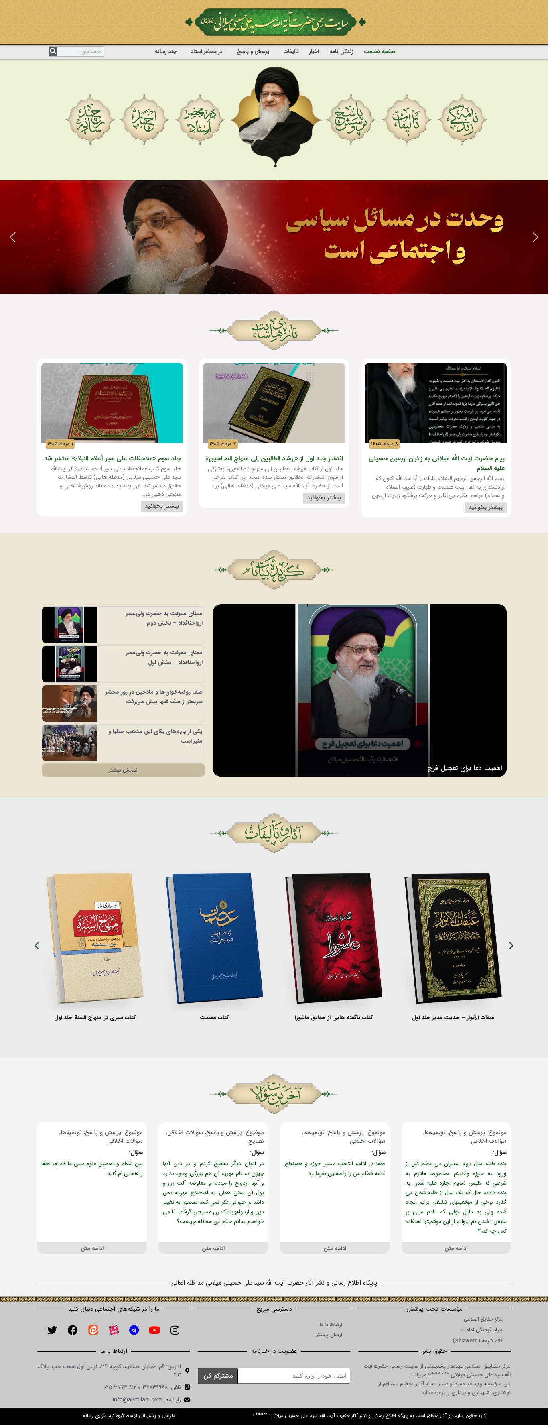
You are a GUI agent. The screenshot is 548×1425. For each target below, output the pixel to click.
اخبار (314, 51)
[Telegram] (134, 1330)
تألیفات (291, 51)
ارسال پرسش (328, 1335)
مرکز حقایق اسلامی (483, 1319)
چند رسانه (166, 51)
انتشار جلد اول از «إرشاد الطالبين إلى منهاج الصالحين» (274, 459)
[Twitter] (52, 1330)
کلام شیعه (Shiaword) (478, 1341)
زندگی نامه (341, 51)
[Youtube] (154, 1330)
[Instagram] (175, 1330)
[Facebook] (73, 1330)
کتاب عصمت (214, 1017)
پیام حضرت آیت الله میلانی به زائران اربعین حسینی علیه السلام (437, 463)
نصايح (256, 1141)
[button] (12, 237)
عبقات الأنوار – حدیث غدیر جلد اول (453, 1017)
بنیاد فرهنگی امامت (482, 1330)
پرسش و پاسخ (253, 51)
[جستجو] (53, 51)
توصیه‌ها (435, 1132)
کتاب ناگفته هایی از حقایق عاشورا (334, 1017)
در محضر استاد (206, 51)
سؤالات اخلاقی (489, 1141)
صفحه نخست (379, 51)
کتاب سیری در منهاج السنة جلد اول (95, 1017)
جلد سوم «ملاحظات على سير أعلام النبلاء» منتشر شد (112, 459)
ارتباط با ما (331, 1325)
